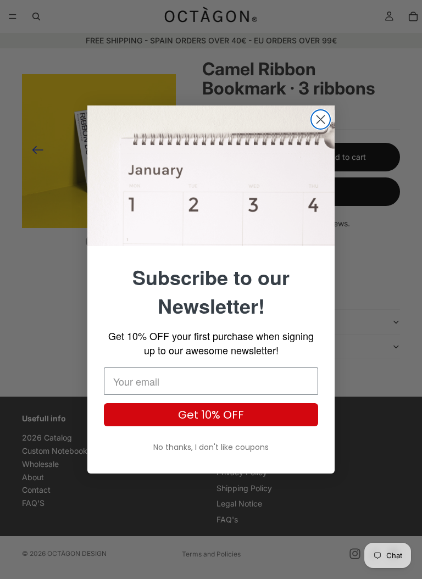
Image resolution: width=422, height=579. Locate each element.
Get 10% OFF (211, 414)
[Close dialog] (320, 119)
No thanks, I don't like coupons (211, 447)
